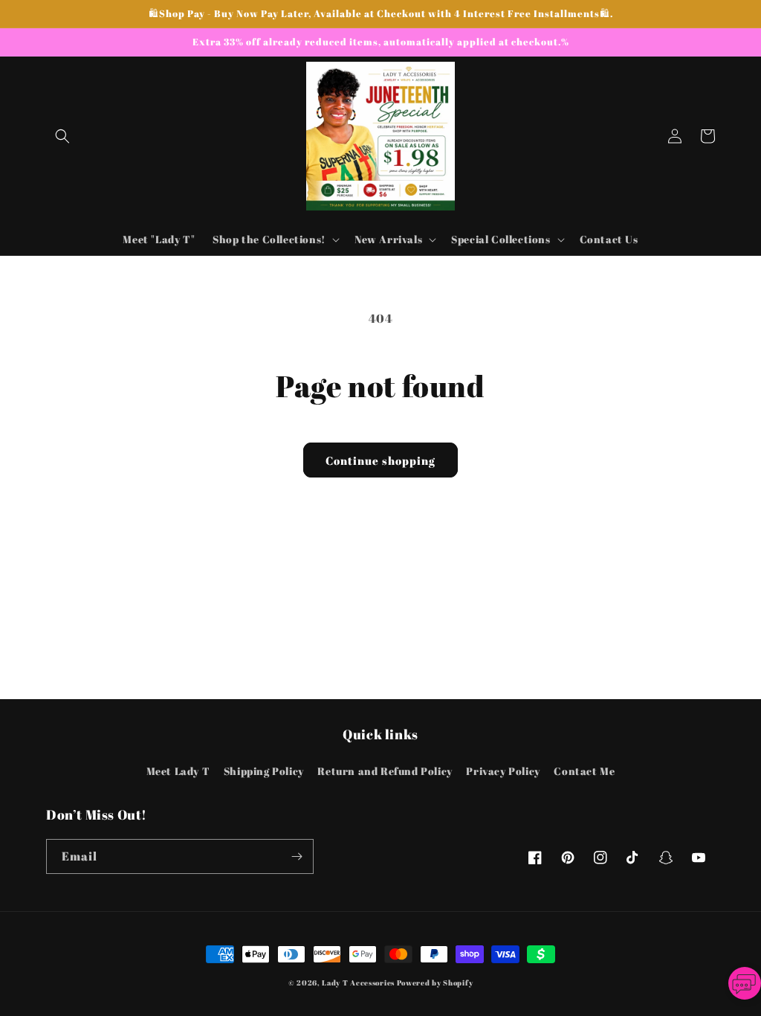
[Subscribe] (296, 856)
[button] (62, 136)
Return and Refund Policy (384, 771)
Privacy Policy (503, 771)
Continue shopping (380, 460)
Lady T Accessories (358, 982)
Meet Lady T (178, 771)
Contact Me (584, 771)
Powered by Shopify (435, 982)
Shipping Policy (264, 771)
